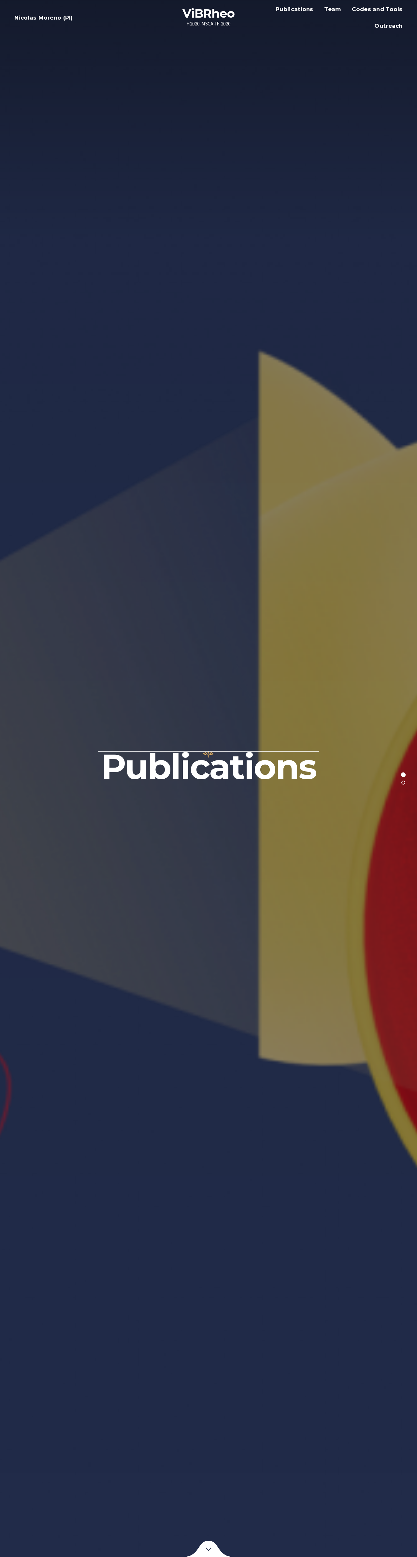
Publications (294, 9)
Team (332, 9)
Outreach (388, 26)
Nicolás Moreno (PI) (43, 17)
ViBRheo (208, 13)
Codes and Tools (377, 9)
